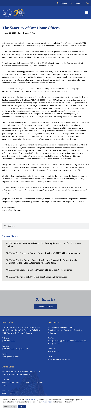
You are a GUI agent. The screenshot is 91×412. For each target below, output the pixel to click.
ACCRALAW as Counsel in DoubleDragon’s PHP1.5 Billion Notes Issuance (39, 270)
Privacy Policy (30, 400)
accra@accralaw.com (10, 357)
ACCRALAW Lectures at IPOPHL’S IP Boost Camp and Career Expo (36, 277)
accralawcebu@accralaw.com (59, 359)
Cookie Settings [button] (10, 406)
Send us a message (45, 306)
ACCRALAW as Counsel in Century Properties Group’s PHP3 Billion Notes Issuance (44, 253)
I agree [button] (22, 406)
